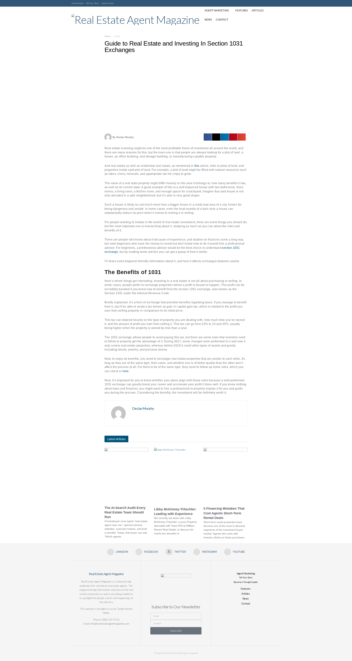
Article (117, 36)
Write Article (78, 3)
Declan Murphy (143, 408)
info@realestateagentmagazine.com (109, 623)
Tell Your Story (92, 3)
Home (107, 36)
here (125, 371)
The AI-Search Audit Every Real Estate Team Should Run (125, 512)
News (208, 19)
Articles (257, 10)
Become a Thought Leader (246, 582)
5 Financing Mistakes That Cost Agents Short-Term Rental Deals (224, 513)
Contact (222, 19)
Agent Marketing (217, 10)
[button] (208, 137)
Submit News (107, 3)
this (197, 165)
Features (241, 10)
